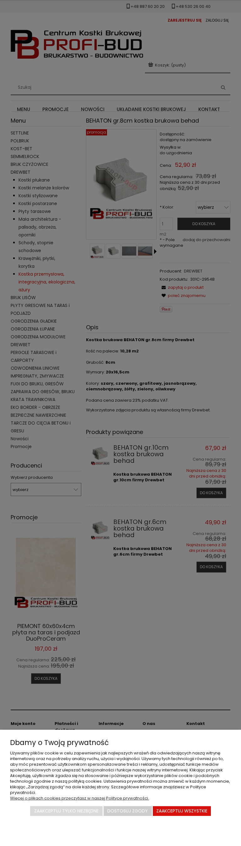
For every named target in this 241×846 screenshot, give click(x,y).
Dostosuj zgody (127, 811)
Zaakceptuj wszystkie (181, 811)
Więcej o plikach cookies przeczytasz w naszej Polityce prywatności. (79, 798)
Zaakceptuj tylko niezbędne (66, 811)
